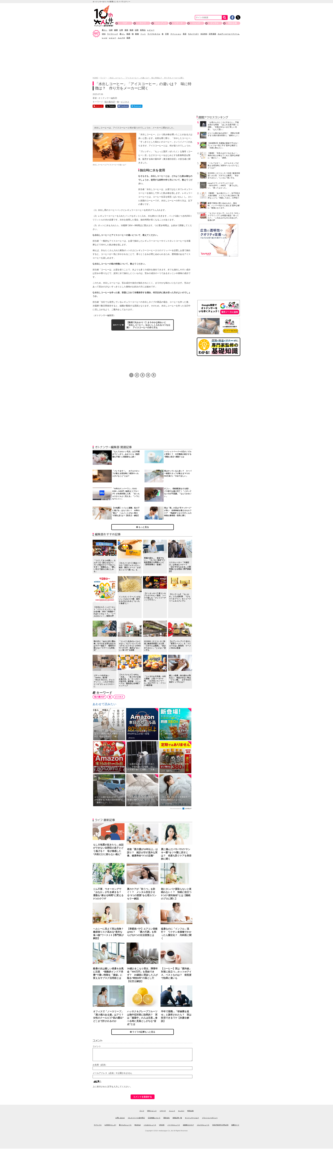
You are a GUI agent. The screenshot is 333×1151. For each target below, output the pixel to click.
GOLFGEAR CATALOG (220, 1125)
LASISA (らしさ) (110, 1125)
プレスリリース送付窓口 (136, 1118)
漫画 (126, 30)
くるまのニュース (150, 1125)
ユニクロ (121, 38)
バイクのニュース (173, 1125)
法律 (111, 30)
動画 (131, 30)
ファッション (175, 34)
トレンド (196, 23)
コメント (97, 1046)
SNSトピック (160, 23)
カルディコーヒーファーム (228, 34)
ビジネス (125, 102)
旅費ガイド (235, 1125)
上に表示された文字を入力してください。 (112, 1086)
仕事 (121, 30)
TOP (125, 23)
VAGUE (161, 1125)
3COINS (203, 34)
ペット (143, 34)
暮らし (104, 30)
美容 (184, 34)
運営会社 (166, 1118)
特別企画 (232, 23)
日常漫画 (212, 34)
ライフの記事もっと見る (143, 1032)
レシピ (104, 38)
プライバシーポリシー (210, 1118)
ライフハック (112, 34)
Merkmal (138, 1125)
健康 (116, 30)
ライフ (143, 23)
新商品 (143, 30)
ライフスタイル (153, 34)
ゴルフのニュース (203, 1125)
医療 (128, 38)
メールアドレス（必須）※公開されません (112, 1073)
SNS (103, 34)
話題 (137, 30)
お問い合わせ (120, 1118)
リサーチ (178, 23)
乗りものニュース (125, 1125)
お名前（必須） (100, 1065)
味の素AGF (110, 102)
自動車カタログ (188, 1125)
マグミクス (98, 1125)
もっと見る (143, 527)
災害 (167, 34)
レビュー (150, 30)
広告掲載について (154, 1118)
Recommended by (176, 808)
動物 (137, 34)
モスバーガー (193, 34)
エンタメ (214, 23)
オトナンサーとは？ (192, 1118)
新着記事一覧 (177, 1118)
